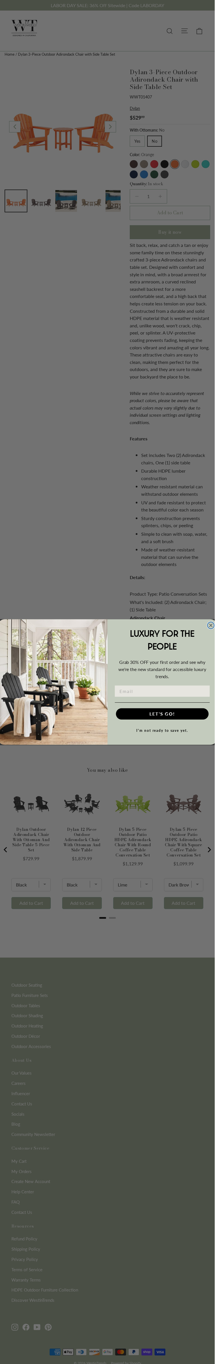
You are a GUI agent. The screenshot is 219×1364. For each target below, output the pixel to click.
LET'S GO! (162, 714)
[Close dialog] (210, 625)
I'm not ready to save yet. (162, 730)
